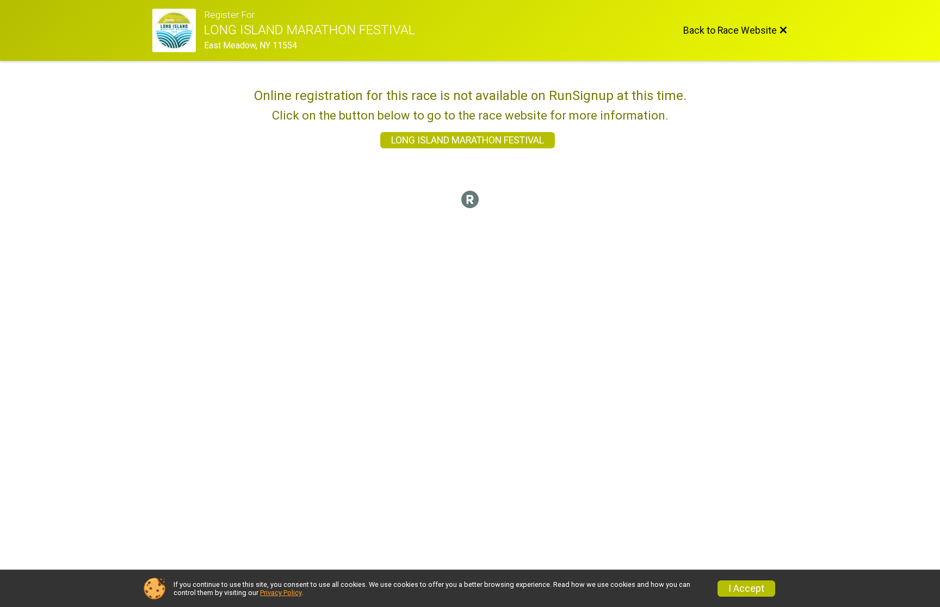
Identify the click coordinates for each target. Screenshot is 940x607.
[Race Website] (178, 30)
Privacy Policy (280, 593)
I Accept (746, 588)
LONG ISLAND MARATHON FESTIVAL (467, 140)
